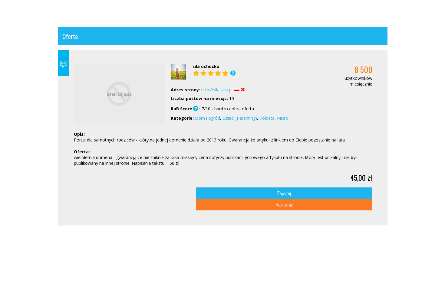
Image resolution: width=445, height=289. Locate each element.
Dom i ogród (207, 118)
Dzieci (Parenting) (239, 118)
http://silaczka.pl (216, 90)
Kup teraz (284, 204)
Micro (282, 118)
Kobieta (267, 118)
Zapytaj (284, 193)
